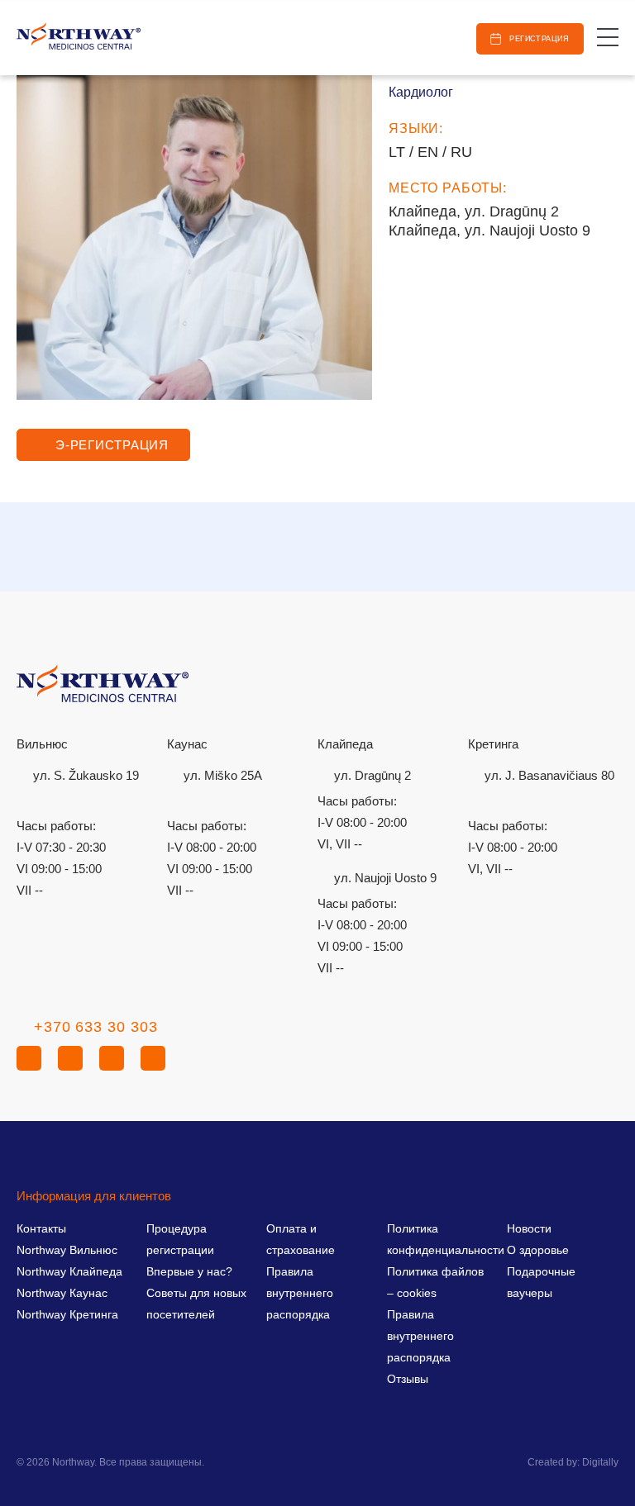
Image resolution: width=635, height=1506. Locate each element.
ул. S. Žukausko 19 (86, 775)
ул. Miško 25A (223, 775)
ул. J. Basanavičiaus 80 (549, 775)
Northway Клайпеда (69, 1271)
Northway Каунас (62, 1292)
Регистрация (539, 39)
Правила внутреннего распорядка (299, 1293)
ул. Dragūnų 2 (372, 775)
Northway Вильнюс (67, 1250)
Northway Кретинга (67, 1314)
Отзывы (407, 1378)
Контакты (41, 1228)
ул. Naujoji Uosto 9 (385, 878)
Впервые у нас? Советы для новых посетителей (196, 1293)
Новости (529, 1228)
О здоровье (538, 1250)
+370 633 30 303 (96, 1027)
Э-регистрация (112, 445)
